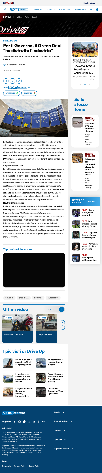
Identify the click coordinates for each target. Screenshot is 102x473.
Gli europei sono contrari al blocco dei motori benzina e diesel (90, 167)
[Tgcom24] (8, 3)
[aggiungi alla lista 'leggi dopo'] (12, 81)
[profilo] (97, 9)
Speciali (58, 439)
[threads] (38, 421)
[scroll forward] (63, 327)
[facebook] (14, 421)
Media (57, 412)
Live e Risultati (61, 421)
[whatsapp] (24, 421)
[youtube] (43, 421)
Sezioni (57, 430)
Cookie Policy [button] (34, 466)
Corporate (6, 466)
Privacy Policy (19, 466)
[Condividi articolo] (5, 81)
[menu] (5, 9)
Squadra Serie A (61, 448)
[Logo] (19, 9)
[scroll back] (63, 322)
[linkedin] (34, 421)
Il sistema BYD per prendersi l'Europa (89, 127)
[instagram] (19, 421)
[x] (29, 421)
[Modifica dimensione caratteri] (19, 81)
